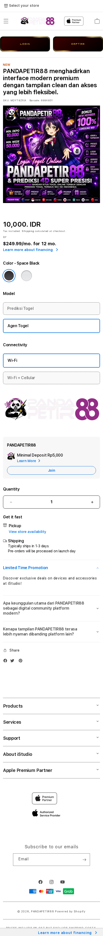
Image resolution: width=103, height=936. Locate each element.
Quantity (11, 489)
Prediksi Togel (20, 308)
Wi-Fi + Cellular (21, 377)
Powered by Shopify (70, 911)
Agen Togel (18, 325)
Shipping (28, 230)
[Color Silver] (26, 275)
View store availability (27, 532)
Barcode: (35, 100)
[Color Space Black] (9, 276)
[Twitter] (13, 661)
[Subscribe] (84, 859)
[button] (6, 21)
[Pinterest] (21, 661)
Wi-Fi (12, 360)
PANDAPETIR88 (42, 911)
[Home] (37, 21)
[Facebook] (6, 661)
